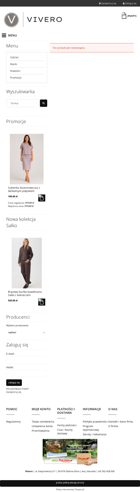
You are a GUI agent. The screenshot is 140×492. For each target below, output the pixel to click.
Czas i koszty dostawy (65, 431)
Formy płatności (67, 425)
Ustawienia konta (42, 426)
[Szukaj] (43, 103)
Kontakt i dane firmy (120, 421)
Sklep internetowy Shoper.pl (70, 489)
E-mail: (10, 353)
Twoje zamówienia (43, 421)
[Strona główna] (33, 20)
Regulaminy (13, 421)
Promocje (16, 77)
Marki (13, 64)
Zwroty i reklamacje (94, 434)
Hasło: (10, 367)
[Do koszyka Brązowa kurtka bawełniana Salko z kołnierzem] (41, 302)
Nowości (15, 71)
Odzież (14, 57)
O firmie (113, 426)
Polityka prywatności (95, 421)
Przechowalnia (40, 430)
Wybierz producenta (17, 325)
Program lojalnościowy (91, 427)
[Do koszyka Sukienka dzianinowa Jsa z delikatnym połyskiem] (41, 198)
